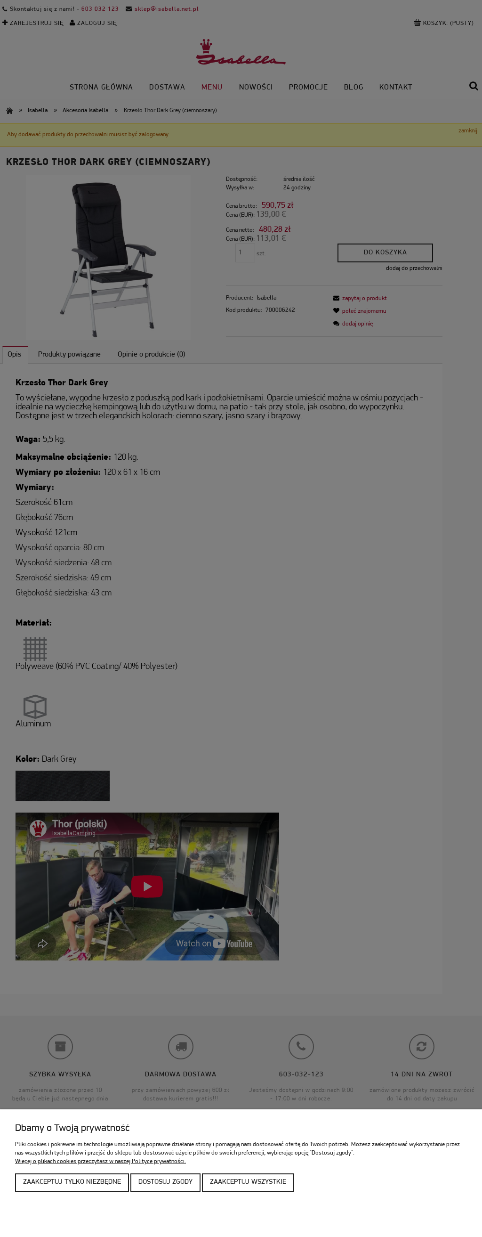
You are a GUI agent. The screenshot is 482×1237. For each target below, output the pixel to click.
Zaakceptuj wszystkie (248, 1182)
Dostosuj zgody (165, 1182)
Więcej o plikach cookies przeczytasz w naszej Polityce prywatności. (100, 1161)
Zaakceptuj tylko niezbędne (72, 1182)
